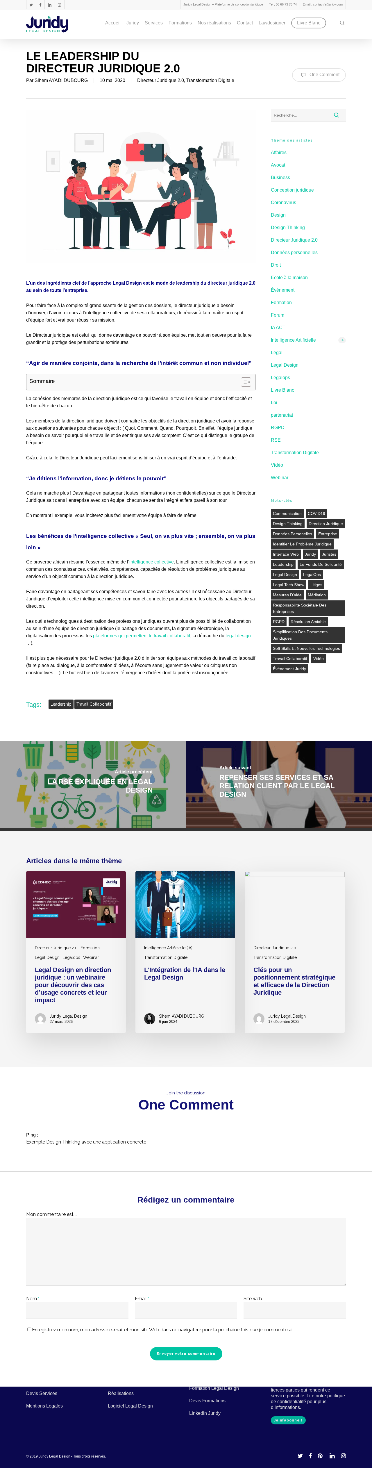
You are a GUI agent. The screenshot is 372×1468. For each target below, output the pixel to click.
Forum (277, 315)
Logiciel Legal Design (130, 1405)
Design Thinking (288, 227)
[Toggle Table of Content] (243, 382)
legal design (238, 635)
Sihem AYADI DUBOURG (61, 80)
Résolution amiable (308, 621)
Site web (253, 1298)
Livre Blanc (282, 390)
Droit (276, 265)
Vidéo (277, 465)
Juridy (310, 554)
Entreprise (327, 533)
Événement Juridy (289, 668)
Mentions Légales (44, 1405)
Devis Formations (207, 1400)
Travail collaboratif (93, 704)
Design (278, 215)
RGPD (278, 427)
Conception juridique (292, 190)
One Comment (323, 74)
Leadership (61, 704)
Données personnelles (294, 252)
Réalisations (121, 1393)
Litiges (316, 584)
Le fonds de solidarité (321, 564)
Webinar (279, 477)
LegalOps (312, 574)
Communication (287, 513)
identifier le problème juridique (302, 544)
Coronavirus (283, 202)
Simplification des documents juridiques (300, 635)
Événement (282, 290)
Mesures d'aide (287, 595)
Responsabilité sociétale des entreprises (299, 608)
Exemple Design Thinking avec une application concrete (86, 1142)
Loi (274, 402)
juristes (329, 554)
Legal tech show (288, 584)
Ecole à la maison (289, 277)
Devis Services (41, 1393)
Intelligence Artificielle (307, 340)
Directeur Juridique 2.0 (160, 80)
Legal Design (284, 365)
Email (142, 1298)
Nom (33, 1298)
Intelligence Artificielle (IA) (168, 948)
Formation (281, 302)
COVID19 (316, 513)
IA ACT (278, 327)
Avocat (278, 165)
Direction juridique (326, 523)
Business (280, 177)
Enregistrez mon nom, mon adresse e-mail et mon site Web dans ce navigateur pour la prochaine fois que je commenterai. (162, 1330)
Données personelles (292, 533)
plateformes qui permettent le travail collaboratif (141, 635)
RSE (276, 440)
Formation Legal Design (214, 1388)
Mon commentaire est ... (51, 1214)
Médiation (317, 595)
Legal (276, 352)
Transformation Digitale (210, 80)
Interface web (286, 554)
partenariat (282, 415)
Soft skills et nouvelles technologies (306, 648)
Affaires (279, 152)
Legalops (280, 377)
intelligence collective (151, 561)
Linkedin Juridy (205, 1413)
